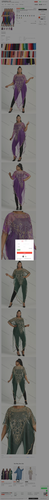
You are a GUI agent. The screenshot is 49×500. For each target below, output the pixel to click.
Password (19, 246)
